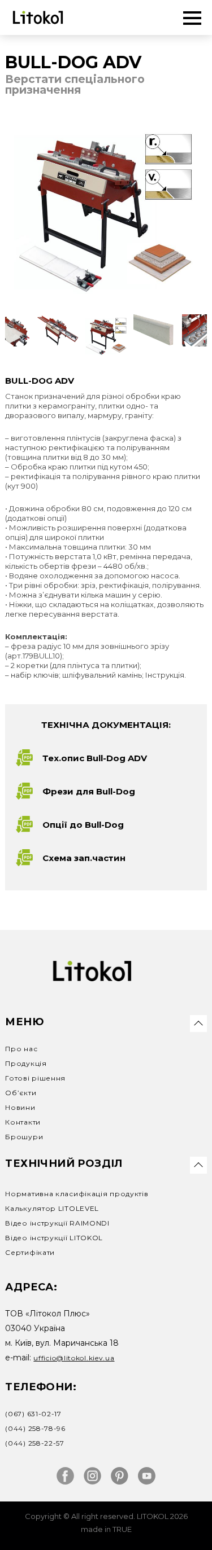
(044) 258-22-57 (34, 1443)
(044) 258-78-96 (35, 1428)
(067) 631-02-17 (33, 1414)
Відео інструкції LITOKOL (54, 1237)
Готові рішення (35, 1078)
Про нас (21, 1048)
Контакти (23, 1122)
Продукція (25, 1063)
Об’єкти (20, 1092)
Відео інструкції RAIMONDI (57, 1223)
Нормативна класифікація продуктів (76, 1193)
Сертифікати (30, 1252)
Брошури (24, 1136)
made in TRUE (106, 1529)
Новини (20, 1107)
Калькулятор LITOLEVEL (52, 1208)
